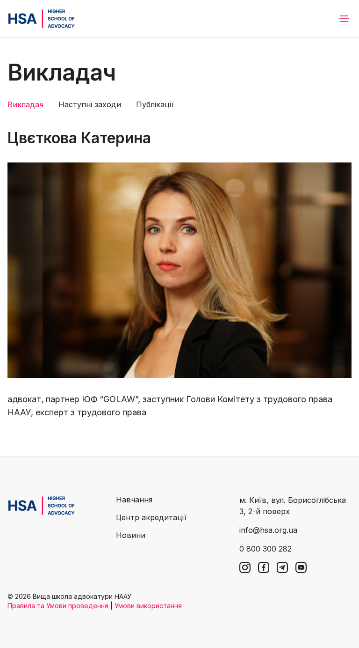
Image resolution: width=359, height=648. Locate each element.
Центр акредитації (151, 517)
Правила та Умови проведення (57, 606)
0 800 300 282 (265, 548)
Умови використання (148, 606)
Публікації (155, 104)
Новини (130, 535)
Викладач (25, 104)
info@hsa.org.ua (268, 530)
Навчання (134, 499)
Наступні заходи (89, 104)
